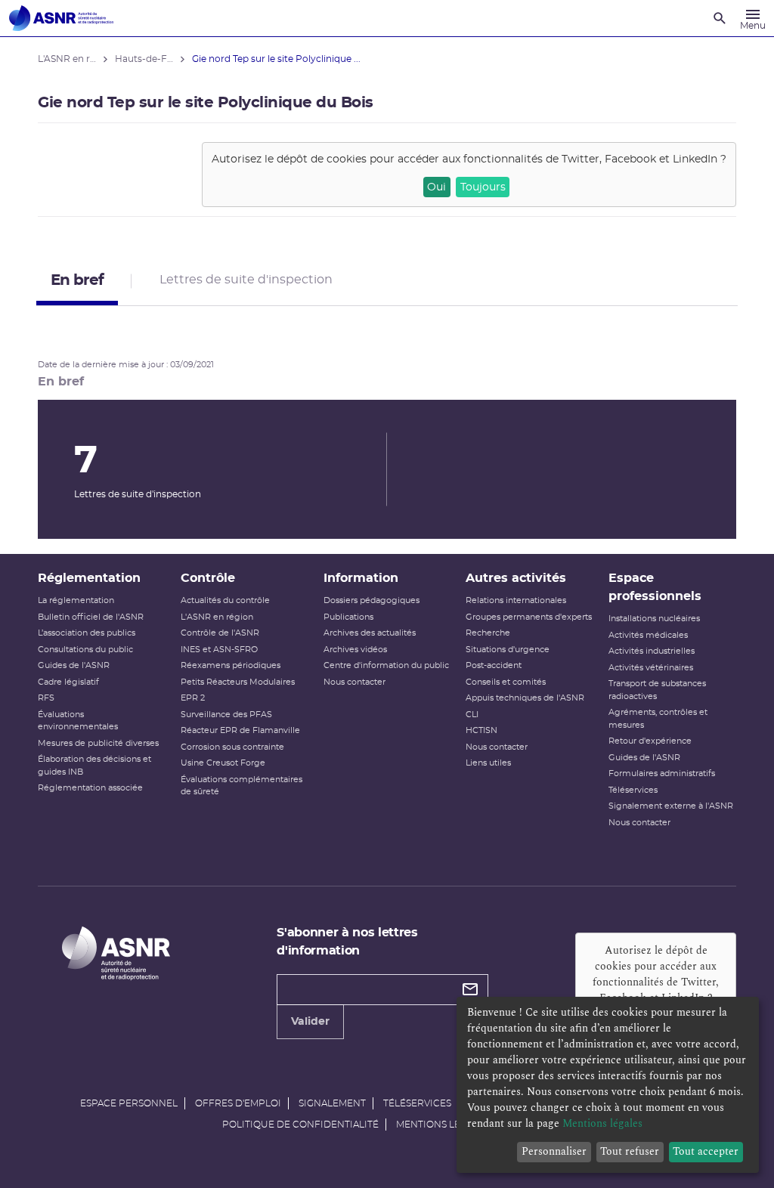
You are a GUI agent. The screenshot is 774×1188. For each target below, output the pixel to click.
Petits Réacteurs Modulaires (238, 682)
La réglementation (76, 600)
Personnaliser (554, 1151)
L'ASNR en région (217, 617)
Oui (436, 187)
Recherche (488, 633)
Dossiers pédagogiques (372, 600)
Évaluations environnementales (78, 721)
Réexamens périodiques (230, 665)
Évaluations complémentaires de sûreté (241, 786)
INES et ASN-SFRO (219, 649)
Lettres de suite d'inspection (246, 280)
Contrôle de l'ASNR (220, 633)
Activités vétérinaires (650, 668)
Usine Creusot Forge (223, 763)
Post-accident (494, 665)
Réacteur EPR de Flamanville (240, 730)
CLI (472, 714)
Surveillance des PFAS (226, 714)
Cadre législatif (68, 682)
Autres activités (516, 578)
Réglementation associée (90, 788)
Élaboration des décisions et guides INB (94, 765)
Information (361, 578)
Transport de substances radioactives (657, 690)
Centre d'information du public (386, 665)
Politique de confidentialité (300, 1124)
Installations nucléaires (654, 618)
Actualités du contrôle (225, 600)
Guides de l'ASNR (74, 665)
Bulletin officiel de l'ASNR (91, 617)
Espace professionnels (654, 587)
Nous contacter (354, 682)
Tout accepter (705, 1151)
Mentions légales (443, 1124)
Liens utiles (488, 763)
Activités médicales (648, 635)
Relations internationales (516, 600)
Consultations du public (85, 649)
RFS (46, 698)
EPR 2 (193, 698)
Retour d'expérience (650, 741)
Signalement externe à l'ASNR (670, 806)
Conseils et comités (506, 682)
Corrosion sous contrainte (232, 747)
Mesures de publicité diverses (98, 743)
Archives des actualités (370, 633)
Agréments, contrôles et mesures (657, 718)
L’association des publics (86, 633)
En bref (77, 280)
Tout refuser (629, 1151)
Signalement (332, 1103)
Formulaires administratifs (661, 773)
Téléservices (633, 790)
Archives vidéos (355, 649)
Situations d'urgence (508, 649)
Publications (348, 617)
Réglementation (89, 578)
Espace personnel (129, 1103)
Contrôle (208, 578)
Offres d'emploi (238, 1103)
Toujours (483, 187)
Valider (310, 1021)
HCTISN (481, 730)
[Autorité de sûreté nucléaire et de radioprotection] (61, 18)
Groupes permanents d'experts (529, 617)
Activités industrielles (651, 651)
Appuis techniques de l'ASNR (525, 698)
